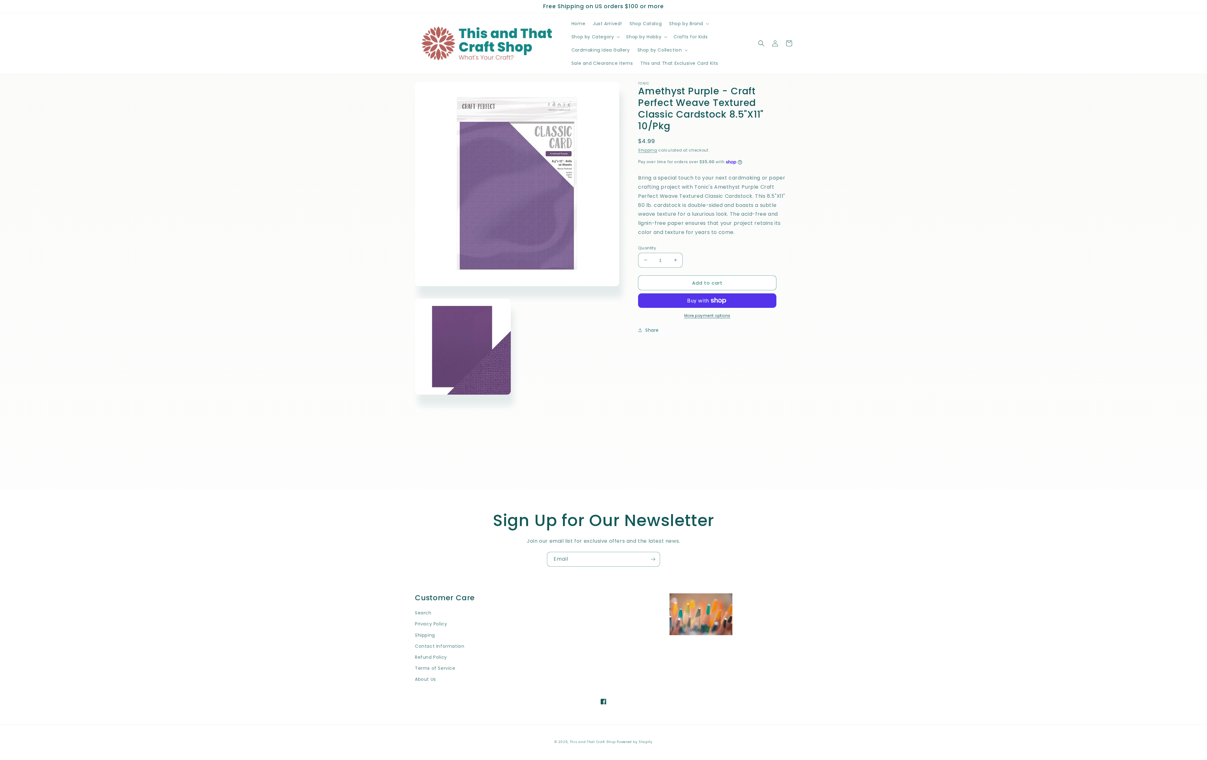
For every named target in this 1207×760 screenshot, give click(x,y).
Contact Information (439, 646)
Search (423, 613)
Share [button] (652, 330)
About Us (425, 679)
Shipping (647, 150)
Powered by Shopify (635, 742)
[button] (688, 23)
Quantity (647, 248)
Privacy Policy (431, 624)
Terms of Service (435, 668)
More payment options (707, 315)
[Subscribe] (653, 559)
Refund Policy (431, 657)
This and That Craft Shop (593, 742)
